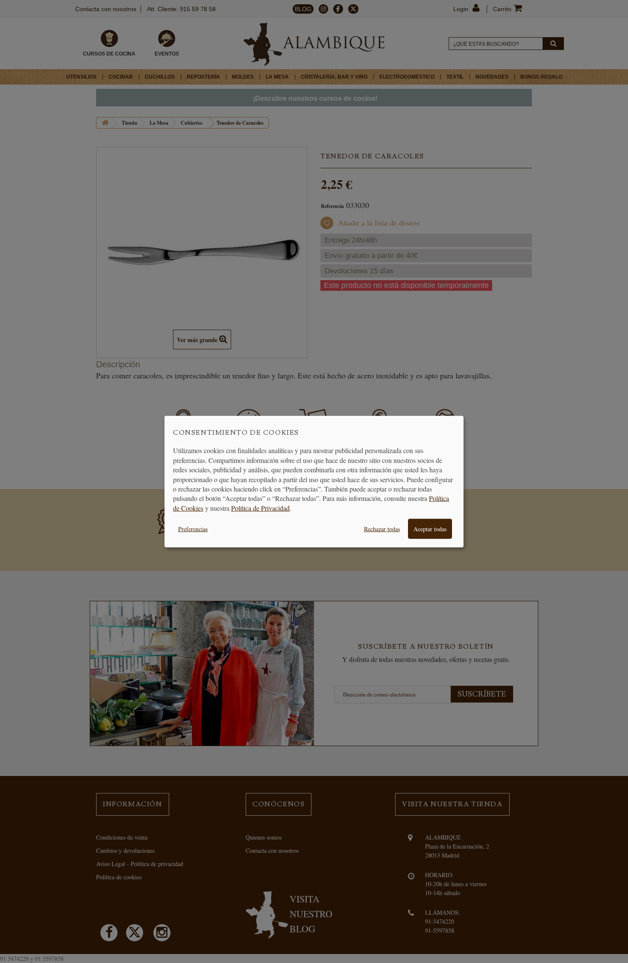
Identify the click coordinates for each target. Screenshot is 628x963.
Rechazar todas (382, 529)
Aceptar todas (430, 529)
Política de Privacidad (260, 507)
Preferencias (193, 529)
